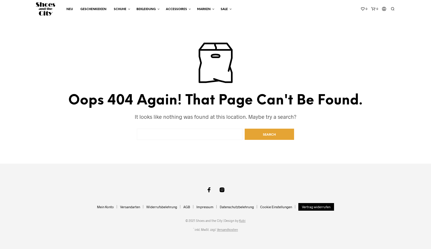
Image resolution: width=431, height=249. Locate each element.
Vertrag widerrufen (316, 207)
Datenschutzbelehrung (237, 207)
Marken (204, 9)
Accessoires (176, 9)
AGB (186, 207)
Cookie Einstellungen (276, 207)
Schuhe (120, 9)
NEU (69, 9)
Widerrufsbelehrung (161, 207)
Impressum (204, 207)
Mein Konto (105, 207)
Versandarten (130, 207)
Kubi (242, 221)
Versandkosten (227, 230)
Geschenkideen (93, 9)
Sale (224, 9)
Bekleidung (146, 9)
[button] (364, 9)
